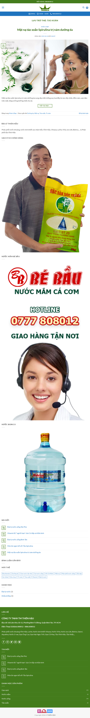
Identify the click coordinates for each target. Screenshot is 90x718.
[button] (3, 7)
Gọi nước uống (38, 573)
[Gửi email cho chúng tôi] (15, 642)
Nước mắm (6, 694)
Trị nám (48, 113)
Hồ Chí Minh (49, 573)
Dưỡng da (30, 113)
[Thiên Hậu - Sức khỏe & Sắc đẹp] (45, 7)
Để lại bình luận (83, 113)
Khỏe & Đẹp (45, 26)
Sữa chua (13, 577)
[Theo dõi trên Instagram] (7, 642)
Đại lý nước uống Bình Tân (17, 539)
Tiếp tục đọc (45, 106)
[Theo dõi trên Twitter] (11, 642)
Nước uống (6, 699)
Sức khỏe (5, 577)
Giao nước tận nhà (26, 573)
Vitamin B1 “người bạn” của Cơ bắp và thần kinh (25, 533)
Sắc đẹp (79, 573)
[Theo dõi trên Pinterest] (19, 642)
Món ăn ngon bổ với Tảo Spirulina (20, 546)
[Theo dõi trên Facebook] (3, 642)
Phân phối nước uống (68, 573)
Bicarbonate (6, 573)
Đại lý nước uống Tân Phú (17, 527)
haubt (53, 36)
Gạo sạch (5, 690)
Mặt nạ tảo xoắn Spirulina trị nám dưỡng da (45, 29)
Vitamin (34, 577)
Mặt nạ (36, 113)
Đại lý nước (43, 577)
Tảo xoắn (42, 113)
